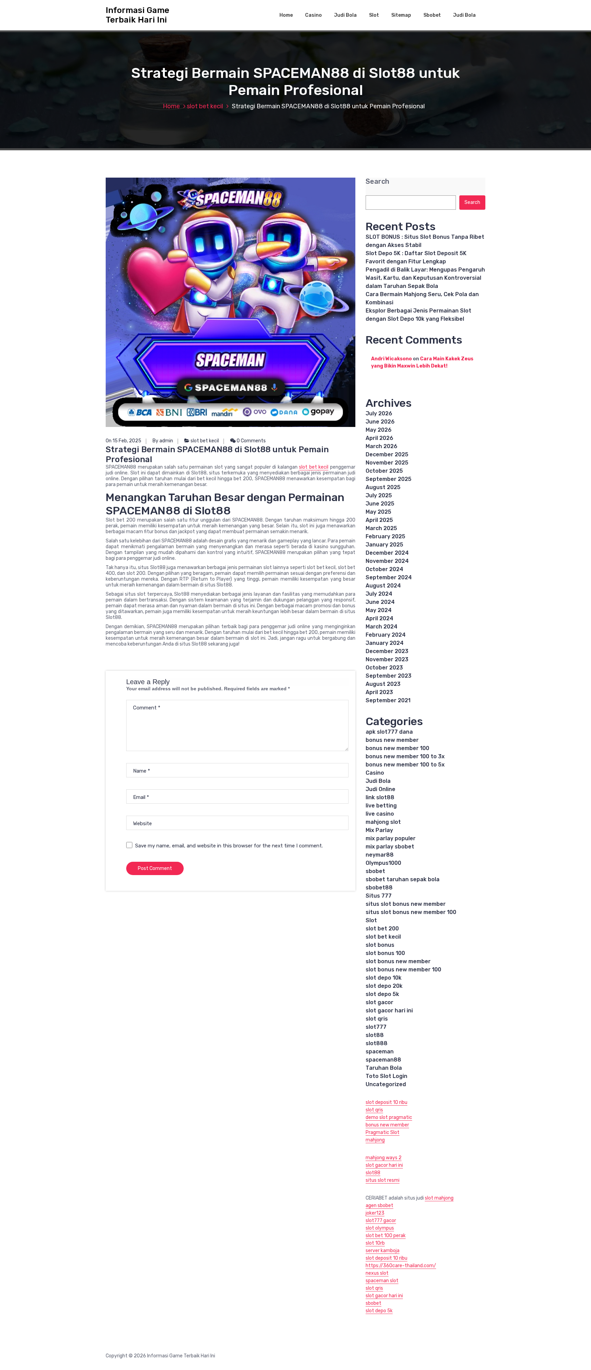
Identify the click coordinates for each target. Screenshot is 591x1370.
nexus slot (377, 1273)
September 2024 (389, 577)
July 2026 (379, 413)
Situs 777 (379, 895)
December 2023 (387, 651)
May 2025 (378, 512)
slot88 (375, 1035)
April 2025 (379, 520)
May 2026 (379, 430)
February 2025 (385, 536)
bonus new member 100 (397, 748)
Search (377, 181)
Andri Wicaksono (391, 359)
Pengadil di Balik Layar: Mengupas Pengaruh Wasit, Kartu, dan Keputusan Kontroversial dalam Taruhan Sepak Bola (425, 277)
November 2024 (387, 561)
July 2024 (379, 594)
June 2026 (380, 421)
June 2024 (380, 602)
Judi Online (380, 789)
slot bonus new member (398, 961)
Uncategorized (386, 1084)
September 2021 (388, 700)
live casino (380, 814)
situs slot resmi (382, 1180)
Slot (374, 15)
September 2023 (388, 676)
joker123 (375, 1213)
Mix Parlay (379, 830)
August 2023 (383, 684)
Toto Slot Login (386, 1076)
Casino (313, 15)
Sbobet (432, 15)
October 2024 (384, 569)
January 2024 (385, 643)
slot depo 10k (384, 977)
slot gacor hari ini (389, 1010)
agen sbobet (379, 1205)
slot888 (377, 1043)
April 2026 (379, 438)
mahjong (375, 1140)
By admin (163, 441)
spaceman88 (383, 1059)
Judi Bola (345, 15)
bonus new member (392, 740)
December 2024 (387, 553)
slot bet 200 (382, 928)
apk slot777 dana (389, 732)
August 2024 (383, 585)
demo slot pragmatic (389, 1117)
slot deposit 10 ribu (386, 1102)
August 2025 (383, 487)
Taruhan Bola (384, 1068)
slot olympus (380, 1228)
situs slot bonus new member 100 (411, 912)
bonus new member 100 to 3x (405, 756)
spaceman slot (382, 1281)
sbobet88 (379, 887)
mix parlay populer (391, 838)
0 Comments (251, 441)
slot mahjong (439, 1198)
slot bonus (380, 945)
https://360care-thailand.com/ (401, 1266)
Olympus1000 (383, 863)
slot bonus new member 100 (403, 969)
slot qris (377, 1018)
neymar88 (380, 855)
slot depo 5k (382, 994)
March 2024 (381, 626)
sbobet (375, 871)
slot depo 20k (384, 986)
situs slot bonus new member (406, 904)
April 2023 (379, 692)
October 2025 (384, 471)
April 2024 (379, 618)
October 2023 (384, 667)
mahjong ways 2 (384, 1158)
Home (286, 15)
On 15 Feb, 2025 (123, 441)
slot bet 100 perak (386, 1235)
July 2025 (379, 495)
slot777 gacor (381, 1220)
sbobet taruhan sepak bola (402, 879)
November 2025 (387, 462)
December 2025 (387, 454)
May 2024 (379, 610)
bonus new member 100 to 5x (405, 764)
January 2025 (384, 544)
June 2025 (380, 503)
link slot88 (380, 797)
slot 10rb (375, 1243)
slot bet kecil (205, 106)
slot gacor (379, 1002)
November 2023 (387, 659)
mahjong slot (383, 822)
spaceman (380, 1051)
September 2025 (388, 479)
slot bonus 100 (385, 953)
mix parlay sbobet (390, 846)
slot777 (376, 1027)
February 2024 (386, 635)
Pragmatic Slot (382, 1132)
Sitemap (401, 15)
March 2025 (381, 528)
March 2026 (381, 446)
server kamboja (382, 1251)
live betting (381, 805)
